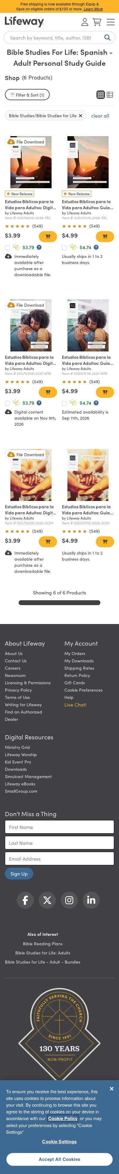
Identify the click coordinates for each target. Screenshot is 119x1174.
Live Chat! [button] (75, 704)
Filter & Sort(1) (30, 95)
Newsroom (15, 675)
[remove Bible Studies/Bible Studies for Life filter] (80, 115)
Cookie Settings (59, 1141)
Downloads (16, 769)
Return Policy (77, 675)
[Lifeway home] (24, 21)
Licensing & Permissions (28, 682)
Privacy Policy (18, 690)
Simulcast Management (28, 776)
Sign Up (19, 873)
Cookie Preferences (83, 690)
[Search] (106, 37)
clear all (100, 115)
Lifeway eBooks (20, 784)
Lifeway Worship (21, 754)
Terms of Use (17, 697)
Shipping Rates (79, 668)
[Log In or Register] (85, 22)
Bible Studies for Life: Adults (42, 953)
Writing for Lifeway (23, 704)
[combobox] (59, 37)
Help (69, 697)
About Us (14, 653)
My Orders (74, 653)
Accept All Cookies (59, 1159)
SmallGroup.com (21, 791)
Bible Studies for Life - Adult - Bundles (42, 962)
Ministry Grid (17, 747)
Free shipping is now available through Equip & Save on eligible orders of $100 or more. (59, 6)
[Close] (111, 1088)
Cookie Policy (63, 1118)
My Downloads (79, 661)
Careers (12, 668)
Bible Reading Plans (43, 943)
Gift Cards (74, 682)
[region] (59, 1127)
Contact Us (16, 661)
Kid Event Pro (18, 762)
